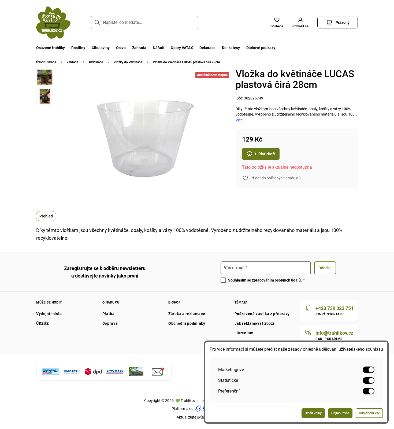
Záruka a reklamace (186, 314)
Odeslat (325, 268)
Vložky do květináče (128, 62)
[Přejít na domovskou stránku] (53, 22)
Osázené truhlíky (50, 48)
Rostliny (78, 48)
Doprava (110, 323)
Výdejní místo (49, 314)
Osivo (121, 48)
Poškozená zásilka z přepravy (262, 314)
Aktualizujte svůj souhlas (197, 417)
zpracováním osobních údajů (276, 280)
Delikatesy (231, 48)
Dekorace (207, 48)
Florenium (244, 333)
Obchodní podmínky (186, 323)
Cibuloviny (101, 48)
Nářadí (158, 48)
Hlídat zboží (265, 154)
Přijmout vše (340, 413)
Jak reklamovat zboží (254, 323)
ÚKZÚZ (42, 323)
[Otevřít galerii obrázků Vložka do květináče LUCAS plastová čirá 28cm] (44, 77)
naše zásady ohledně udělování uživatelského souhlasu (330, 349)
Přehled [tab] (46, 216)
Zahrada (139, 48)
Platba (108, 314)
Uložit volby (313, 413)
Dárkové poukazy (260, 48)
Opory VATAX (182, 48)
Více (239, 120)
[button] (300, 22)
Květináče (96, 62)
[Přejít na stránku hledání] (97, 22)
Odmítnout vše (369, 413)
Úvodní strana (46, 62)
